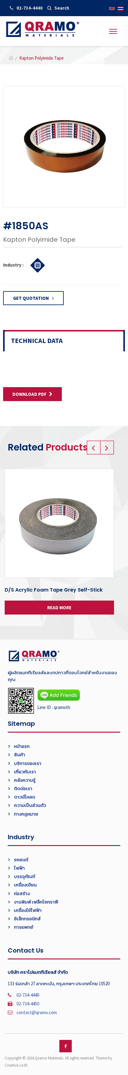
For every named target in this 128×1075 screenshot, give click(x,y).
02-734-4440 (29, 8)
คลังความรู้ (24, 780)
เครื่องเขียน (25, 885)
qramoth (62, 707)
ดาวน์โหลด (24, 797)
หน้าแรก (21, 746)
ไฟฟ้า (19, 868)
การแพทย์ (23, 927)
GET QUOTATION (31, 298)
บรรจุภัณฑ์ (24, 876)
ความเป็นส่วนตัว (29, 805)
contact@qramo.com (36, 1012)
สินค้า (19, 754)
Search (61, 8)
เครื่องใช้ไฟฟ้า (27, 910)
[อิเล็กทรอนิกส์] (36, 264)
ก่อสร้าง (21, 893)
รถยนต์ (20, 859)
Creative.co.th (16, 1065)
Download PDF (29, 394)
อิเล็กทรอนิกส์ (27, 919)
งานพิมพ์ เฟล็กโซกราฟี (35, 902)
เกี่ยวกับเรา (24, 772)
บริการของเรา (27, 763)
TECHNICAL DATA (37, 340)
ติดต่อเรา (22, 788)
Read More (59, 608)
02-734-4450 (27, 1004)
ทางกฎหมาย (25, 814)
